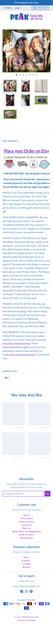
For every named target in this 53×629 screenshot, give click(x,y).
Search (26, 515)
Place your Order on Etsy (26, 150)
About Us (26, 528)
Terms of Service (26, 521)
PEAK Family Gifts (30, 617)
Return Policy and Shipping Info (26, 531)
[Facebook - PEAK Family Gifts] (21, 591)
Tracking (26, 563)
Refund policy (26, 538)
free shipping (10, 141)
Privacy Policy (26, 518)
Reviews (26, 567)
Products (25, 560)
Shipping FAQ (10, 371)
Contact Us (26, 525)
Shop (25, 557)
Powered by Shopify (26, 620)
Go (47, 493)
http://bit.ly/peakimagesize (17, 343)
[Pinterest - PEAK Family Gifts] (31, 591)
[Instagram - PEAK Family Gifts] (26, 591)
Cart (41, 8)
